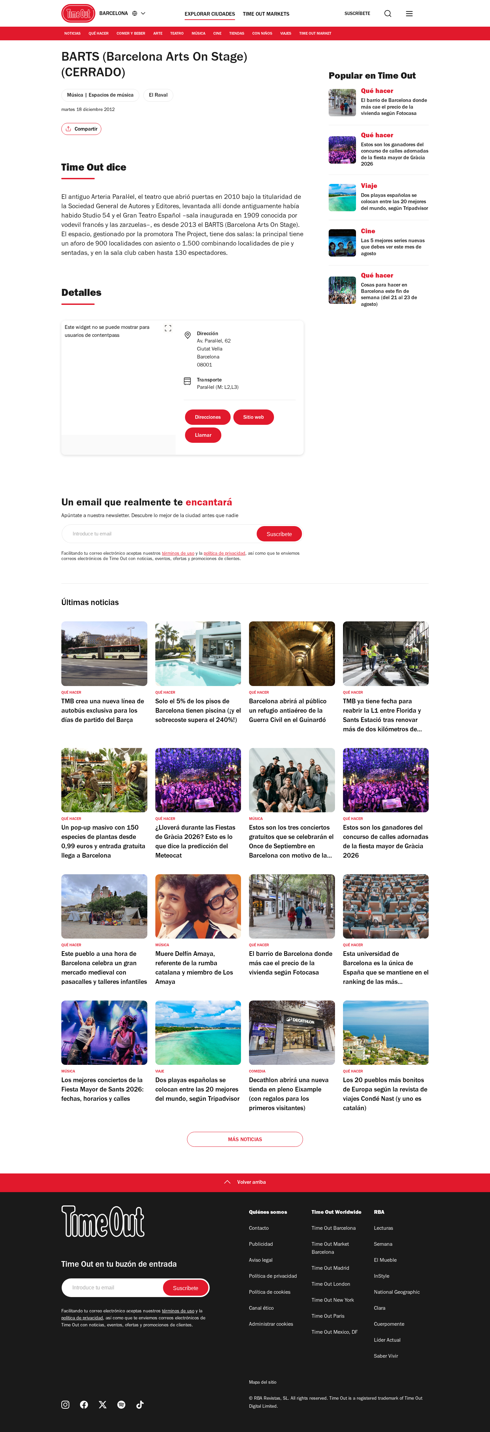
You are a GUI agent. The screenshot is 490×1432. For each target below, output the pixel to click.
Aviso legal (261, 1260)
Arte (157, 34)
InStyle (381, 1276)
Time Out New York (333, 1300)
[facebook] (84, 1405)
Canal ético (261, 1308)
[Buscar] (388, 13)
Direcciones (208, 417)
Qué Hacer (99, 34)
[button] (168, 328)
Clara (379, 1308)
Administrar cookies (271, 1324)
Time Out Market (315, 34)
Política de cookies (269, 1292)
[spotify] (121, 1405)
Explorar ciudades (210, 14)
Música (198, 34)
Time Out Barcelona (334, 1228)
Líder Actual (387, 1340)
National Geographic (397, 1292)
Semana (383, 1244)
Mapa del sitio (262, 1383)
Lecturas (383, 1228)
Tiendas (236, 34)
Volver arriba (251, 1182)
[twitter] (103, 1405)
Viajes (285, 34)
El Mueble (385, 1260)
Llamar (203, 435)
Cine (217, 34)
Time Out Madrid (330, 1268)
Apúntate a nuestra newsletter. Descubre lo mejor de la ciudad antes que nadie (149, 516)
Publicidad (261, 1244)
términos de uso (178, 554)
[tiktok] (140, 1405)
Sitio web (253, 417)
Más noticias (245, 1140)
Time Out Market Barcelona (330, 1248)
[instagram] (65, 1405)
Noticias (72, 34)
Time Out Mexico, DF (335, 1332)
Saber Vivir (386, 1356)
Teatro (177, 34)
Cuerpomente (389, 1324)
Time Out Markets (266, 14)
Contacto (259, 1228)
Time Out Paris (328, 1316)
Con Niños (262, 34)
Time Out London (331, 1284)
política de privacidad (224, 554)
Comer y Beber (131, 34)
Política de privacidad (273, 1276)
